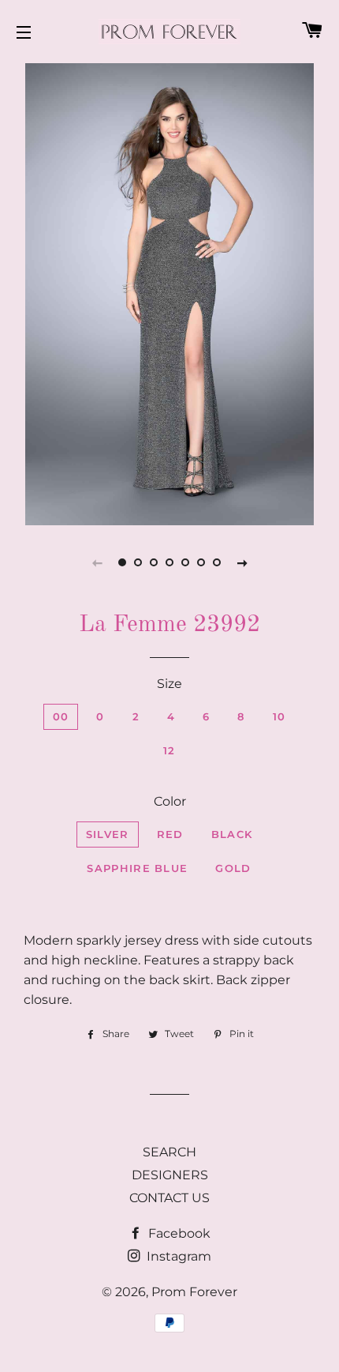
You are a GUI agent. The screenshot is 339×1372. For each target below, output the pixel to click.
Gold (233, 868)
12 (169, 750)
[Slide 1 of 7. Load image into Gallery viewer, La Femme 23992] (122, 562)
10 (279, 716)
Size (169, 683)
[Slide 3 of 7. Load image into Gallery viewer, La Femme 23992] (154, 562)
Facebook (177, 1233)
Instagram (177, 1256)
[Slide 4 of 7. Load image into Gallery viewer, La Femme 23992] (169, 562)
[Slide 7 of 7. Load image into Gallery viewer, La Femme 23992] (217, 562)
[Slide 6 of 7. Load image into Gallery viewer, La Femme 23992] (201, 562)
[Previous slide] (97, 562)
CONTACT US (169, 1197)
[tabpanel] (169, 292)
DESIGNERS (170, 1174)
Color (170, 801)
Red (170, 834)
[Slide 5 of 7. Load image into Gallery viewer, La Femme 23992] (185, 562)
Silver (107, 834)
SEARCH (169, 1152)
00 (61, 716)
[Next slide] (242, 562)
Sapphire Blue (137, 868)
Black (232, 834)
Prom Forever (194, 1291)
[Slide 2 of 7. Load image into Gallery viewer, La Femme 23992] (138, 562)
